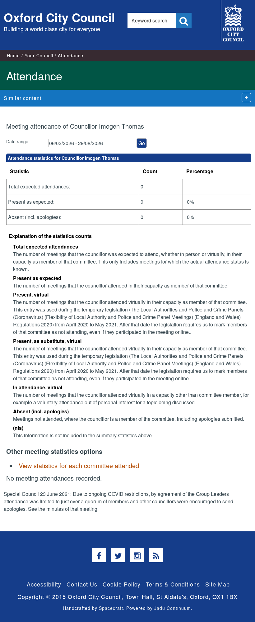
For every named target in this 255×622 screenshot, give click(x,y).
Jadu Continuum (172, 608)
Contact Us (82, 584)
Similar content (22, 98)
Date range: (18, 141)
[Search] (184, 20)
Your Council (39, 55)
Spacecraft (111, 608)
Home (13, 55)
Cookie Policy (122, 584)
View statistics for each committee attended (79, 465)
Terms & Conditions (173, 584)
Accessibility (44, 584)
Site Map (217, 584)
